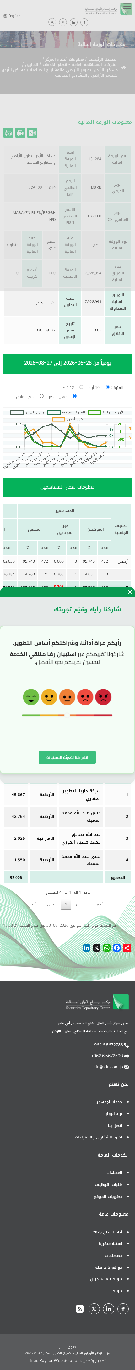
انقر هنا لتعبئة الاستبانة (67, 757)
